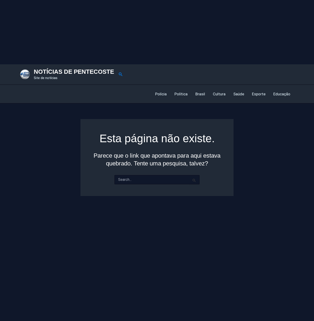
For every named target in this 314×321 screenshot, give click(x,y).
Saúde (238, 94)
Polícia (161, 94)
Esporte (258, 94)
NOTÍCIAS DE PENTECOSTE (74, 71)
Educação (281, 94)
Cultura (219, 94)
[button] (121, 74)
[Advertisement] (138, 32)
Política (181, 94)
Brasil (200, 94)
